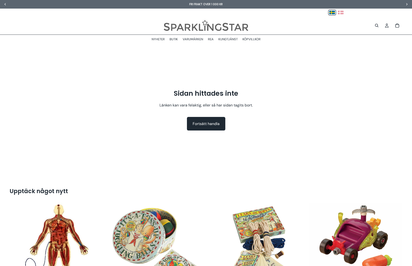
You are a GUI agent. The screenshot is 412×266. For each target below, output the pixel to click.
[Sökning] (376, 25)
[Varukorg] (397, 25)
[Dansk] (340, 12)
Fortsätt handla (206, 123)
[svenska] (332, 12)
